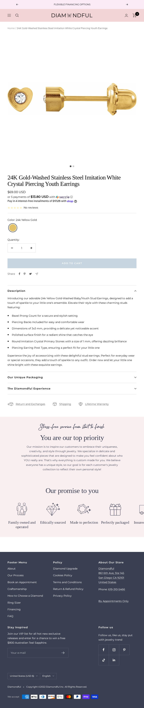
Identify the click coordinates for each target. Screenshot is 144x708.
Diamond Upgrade (65, 568)
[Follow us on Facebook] (103, 650)
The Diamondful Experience (29, 388)
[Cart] (134, 15)
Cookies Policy (62, 575)
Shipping (65, 404)
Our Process (16, 575)
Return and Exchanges (30, 404)
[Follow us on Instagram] (114, 650)
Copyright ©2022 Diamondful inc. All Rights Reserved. (56, 686)
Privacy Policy (62, 595)
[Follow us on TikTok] (103, 660)
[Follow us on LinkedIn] (114, 660)
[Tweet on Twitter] (30, 273)
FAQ (10, 616)
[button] (72, 197)
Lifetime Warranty (97, 404)
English (46, 675)
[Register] (63, 652)
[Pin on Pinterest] (25, 273)
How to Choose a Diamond (25, 595)
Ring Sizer (14, 602)
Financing (14, 609)
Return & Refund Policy (68, 589)
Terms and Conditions (67, 582)
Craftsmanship (17, 589)
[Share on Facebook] (19, 273)
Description (17, 291)
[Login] (126, 15)
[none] (12, 227)
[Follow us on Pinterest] (124, 650)
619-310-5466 (116, 589)
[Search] (17, 15)
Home (11, 28)
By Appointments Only (113, 601)
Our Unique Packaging (25, 377)
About (12, 568)
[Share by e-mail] (36, 274)
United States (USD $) (22, 675)
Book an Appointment (22, 582)
